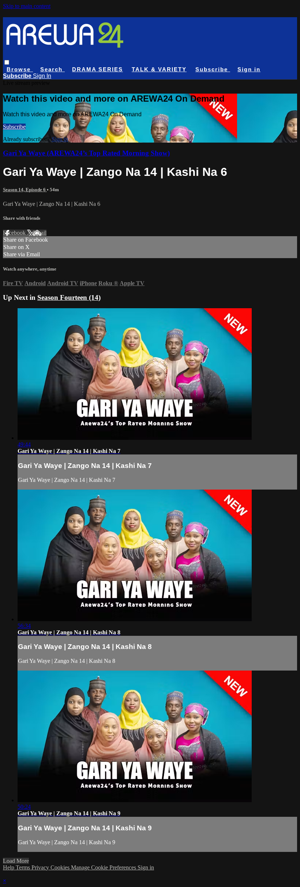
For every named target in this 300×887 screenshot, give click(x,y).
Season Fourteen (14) (69, 297)
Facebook (15, 233)
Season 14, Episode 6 (25, 189)
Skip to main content (26, 6)
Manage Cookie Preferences (104, 867)
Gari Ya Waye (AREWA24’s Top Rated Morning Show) (86, 153)
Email (39, 233)
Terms (23, 867)
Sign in (248, 69)
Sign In (42, 76)
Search (52, 69)
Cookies (60, 867)
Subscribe (14, 127)
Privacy (40, 867)
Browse (20, 69)
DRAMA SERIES (97, 69)
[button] (6, 62)
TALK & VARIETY (159, 69)
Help (9, 867)
